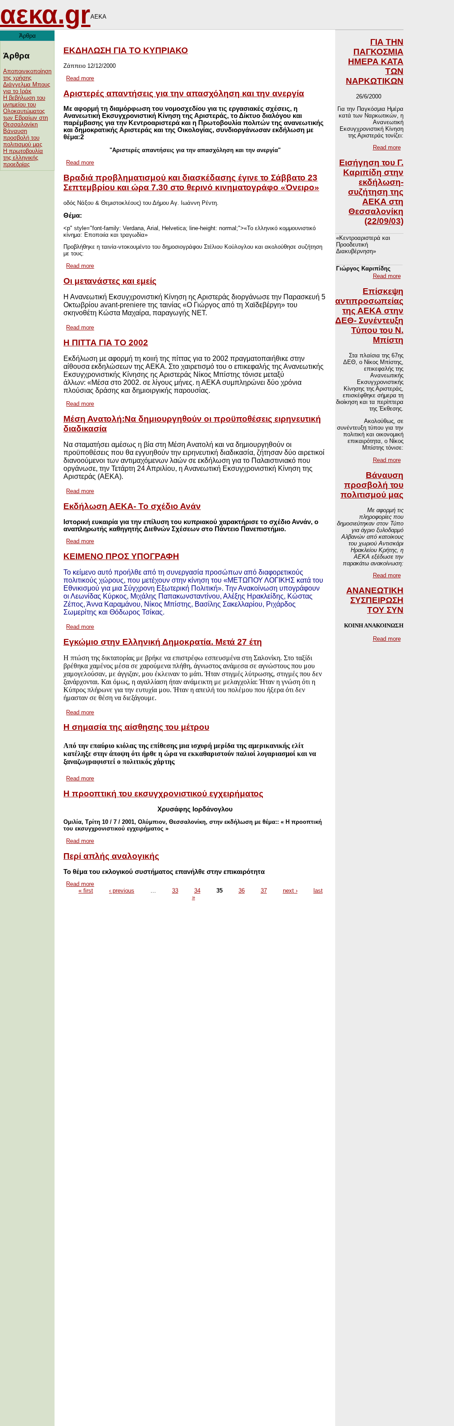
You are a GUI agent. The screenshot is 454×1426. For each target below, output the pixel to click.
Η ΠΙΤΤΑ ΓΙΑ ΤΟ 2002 (105, 342)
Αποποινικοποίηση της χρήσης (27, 74)
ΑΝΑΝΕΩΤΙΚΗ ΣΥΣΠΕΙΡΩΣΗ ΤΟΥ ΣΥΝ (374, 600)
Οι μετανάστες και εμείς (110, 281)
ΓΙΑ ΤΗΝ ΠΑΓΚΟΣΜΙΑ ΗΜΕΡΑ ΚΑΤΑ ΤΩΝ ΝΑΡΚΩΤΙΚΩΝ (374, 61)
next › (290, 890)
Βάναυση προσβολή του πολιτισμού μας (22, 138)
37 (264, 890)
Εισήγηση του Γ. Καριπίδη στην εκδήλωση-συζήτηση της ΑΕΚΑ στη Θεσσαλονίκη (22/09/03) (371, 192)
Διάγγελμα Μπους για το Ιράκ (26, 87)
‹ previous (121, 890)
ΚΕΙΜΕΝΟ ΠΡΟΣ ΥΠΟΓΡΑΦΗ (121, 556)
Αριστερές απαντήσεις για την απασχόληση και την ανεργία (183, 93)
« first (85, 890)
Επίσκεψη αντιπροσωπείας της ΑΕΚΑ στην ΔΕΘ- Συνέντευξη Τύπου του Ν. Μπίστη (369, 315)
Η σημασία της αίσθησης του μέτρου (136, 727)
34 (197, 890)
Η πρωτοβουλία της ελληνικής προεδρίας (23, 158)
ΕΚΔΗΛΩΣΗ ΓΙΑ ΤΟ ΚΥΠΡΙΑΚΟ (125, 50)
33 (175, 890)
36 (242, 890)
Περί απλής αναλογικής (111, 856)
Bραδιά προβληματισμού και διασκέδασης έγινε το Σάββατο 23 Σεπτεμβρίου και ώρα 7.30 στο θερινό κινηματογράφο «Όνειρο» (191, 182)
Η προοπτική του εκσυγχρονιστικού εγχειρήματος (163, 793)
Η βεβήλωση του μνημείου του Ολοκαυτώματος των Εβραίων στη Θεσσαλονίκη (25, 111)
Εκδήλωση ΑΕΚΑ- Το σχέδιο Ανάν (132, 506)
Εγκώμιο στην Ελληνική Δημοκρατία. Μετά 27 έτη (162, 641)
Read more (80, 78)
